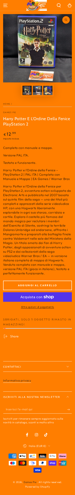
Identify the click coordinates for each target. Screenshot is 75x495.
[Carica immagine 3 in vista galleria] (47, 90)
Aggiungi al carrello (37, 285)
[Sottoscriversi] (69, 409)
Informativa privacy (17, 380)
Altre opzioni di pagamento (37, 306)
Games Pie (9, 112)
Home (6, 104)
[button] (58, 5)
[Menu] (5, 5)
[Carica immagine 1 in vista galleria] (27, 90)
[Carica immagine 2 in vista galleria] (37, 90)
